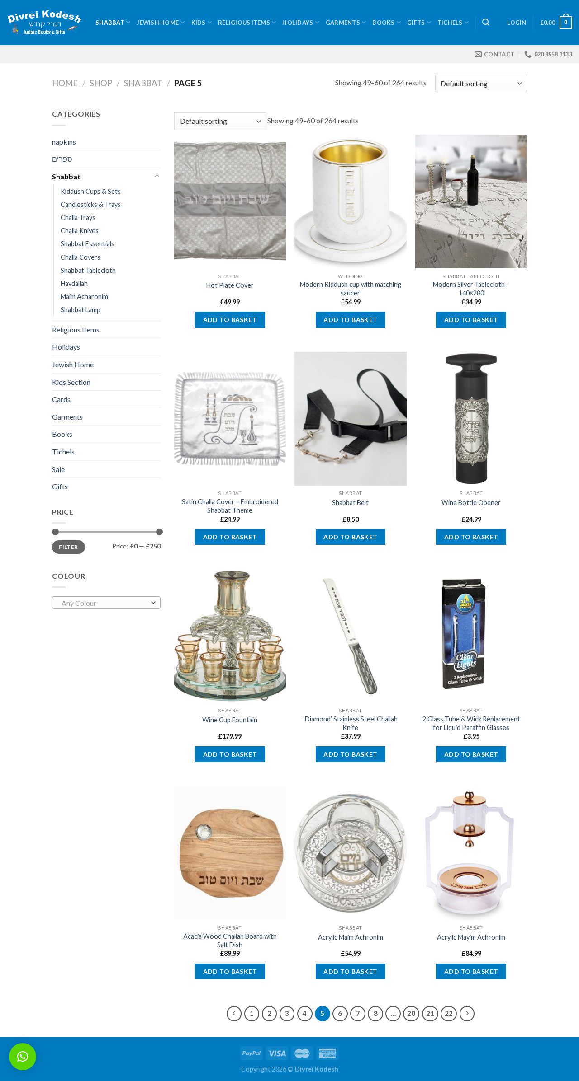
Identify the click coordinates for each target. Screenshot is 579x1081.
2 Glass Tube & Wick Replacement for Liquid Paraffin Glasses (471, 723)
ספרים (62, 158)
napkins (64, 141)
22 (449, 1013)
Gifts (416, 22)
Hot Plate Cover (230, 285)
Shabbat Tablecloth (88, 270)
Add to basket (230, 319)
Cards (61, 399)
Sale (58, 469)
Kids (198, 22)
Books (383, 22)
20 (411, 1013)
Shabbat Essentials (87, 244)
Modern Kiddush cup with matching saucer (350, 289)
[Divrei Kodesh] (44, 23)
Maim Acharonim (84, 296)
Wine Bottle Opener (471, 502)
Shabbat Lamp (80, 310)
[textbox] (104, 603)
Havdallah (74, 283)
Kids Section (71, 382)
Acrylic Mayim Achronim (471, 937)
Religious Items (244, 22)
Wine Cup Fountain (229, 720)
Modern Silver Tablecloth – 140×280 (471, 289)
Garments (343, 22)
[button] (22, 1056)
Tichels (450, 22)
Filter (68, 546)
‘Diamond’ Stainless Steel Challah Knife (351, 723)
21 (430, 1013)
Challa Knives (80, 230)
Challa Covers (80, 257)
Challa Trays (78, 217)
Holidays (297, 22)
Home (65, 83)
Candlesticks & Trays (91, 204)
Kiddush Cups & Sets (91, 191)
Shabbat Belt (350, 502)
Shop (101, 83)
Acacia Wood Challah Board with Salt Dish (230, 940)
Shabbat (109, 22)
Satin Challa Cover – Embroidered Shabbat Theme (230, 506)
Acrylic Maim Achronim (350, 937)
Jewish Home (158, 22)
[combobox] (106, 602)
